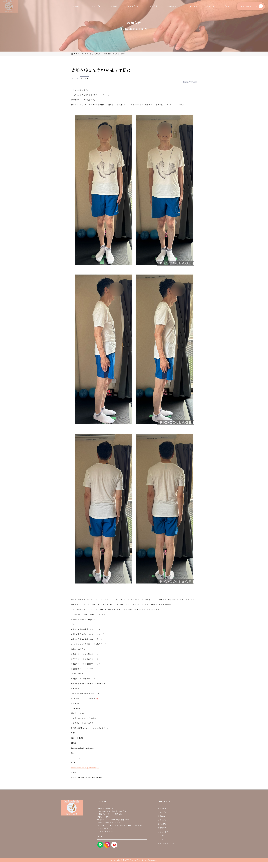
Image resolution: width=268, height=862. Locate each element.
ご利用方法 (152, 6)
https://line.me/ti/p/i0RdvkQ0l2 (85, 767)
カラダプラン (133, 6)
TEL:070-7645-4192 (105, 831)
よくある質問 (191, 6)
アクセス (210, 6)
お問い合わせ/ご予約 (249, 6)
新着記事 (84, 78)
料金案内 (114, 6)
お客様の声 (171, 6)
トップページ (76, 6)
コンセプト (96, 6)
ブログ (226, 6)
